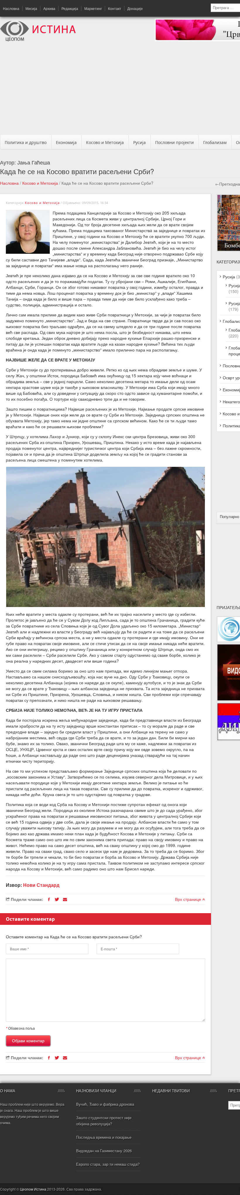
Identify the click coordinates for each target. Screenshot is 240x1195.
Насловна (11, 8)
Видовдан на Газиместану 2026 (104, 1150)
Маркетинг (93, 8)
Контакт (114, 8)
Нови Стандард (41, 885)
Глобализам (215, 142)
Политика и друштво (26, 142)
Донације (135, 8)
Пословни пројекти (174, 142)
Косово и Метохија (105, 142)
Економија (66, 142)
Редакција (69, 8)
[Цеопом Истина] (38, 40)
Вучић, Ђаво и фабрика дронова (105, 1104)
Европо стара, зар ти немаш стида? (108, 1164)
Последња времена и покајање (103, 1137)
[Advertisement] (122, 90)
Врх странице (188, 899)
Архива (49, 8)
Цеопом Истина (33, 1189)
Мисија (31, 8)
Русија (139, 142)
